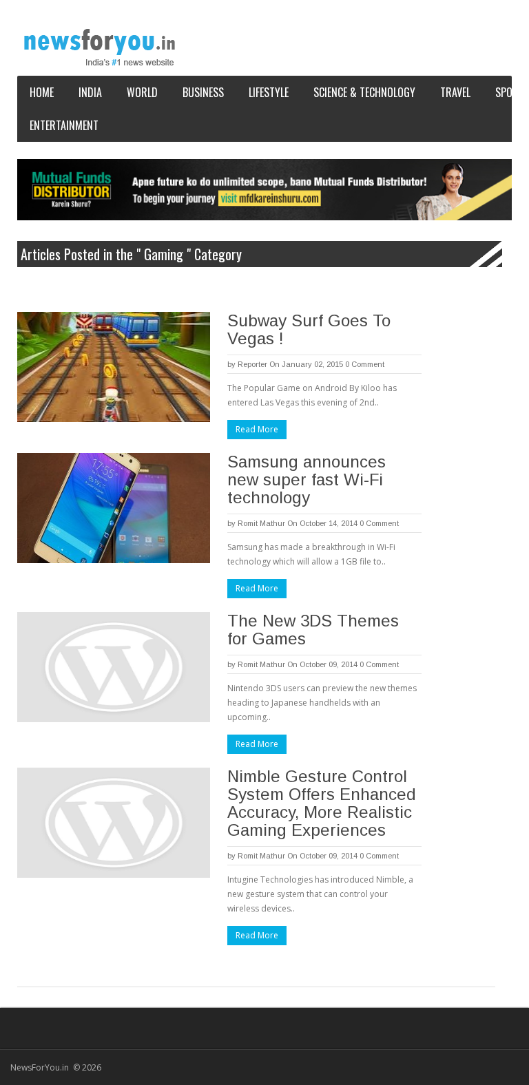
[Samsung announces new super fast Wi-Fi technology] (113, 508)
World (142, 92)
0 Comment (364, 364)
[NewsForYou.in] (103, 47)
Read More (257, 429)
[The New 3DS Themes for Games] (113, 667)
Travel (455, 92)
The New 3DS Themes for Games (313, 629)
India (90, 92)
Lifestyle (269, 92)
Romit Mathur (261, 523)
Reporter (252, 364)
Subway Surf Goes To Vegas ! (309, 329)
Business (203, 92)
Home (42, 92)
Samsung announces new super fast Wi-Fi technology (306, 479)
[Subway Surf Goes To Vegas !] (113, 367)
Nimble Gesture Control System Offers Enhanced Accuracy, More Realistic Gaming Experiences (321, 803)
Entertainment (64, 125)
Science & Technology (364, 92)
